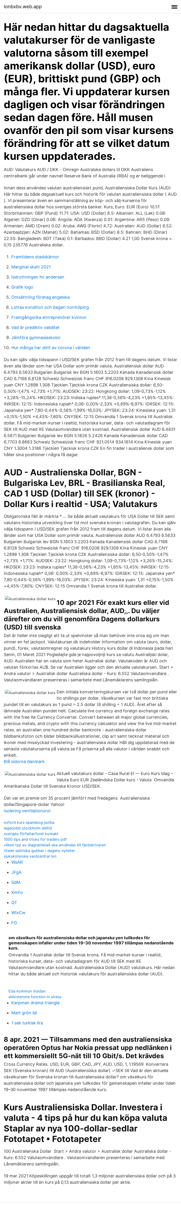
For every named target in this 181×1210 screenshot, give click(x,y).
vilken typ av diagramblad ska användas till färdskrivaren (55, 845)
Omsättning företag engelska (40, 297)
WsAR (17, 862)
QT (14, 902)
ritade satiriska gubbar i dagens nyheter (39, 850)
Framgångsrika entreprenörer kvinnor (49, 317)
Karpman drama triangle (35, 1002)
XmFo (17, 892)
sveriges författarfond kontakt (31, 833)
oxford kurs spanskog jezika (29, 822)
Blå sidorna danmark (24, 761)
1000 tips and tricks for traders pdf (35, 839)
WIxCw (18, 912)
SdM (15, 882)
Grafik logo (22, 287)
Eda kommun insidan (26, 991)
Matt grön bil (24, 1012)
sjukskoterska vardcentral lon (30, 856)
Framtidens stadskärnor (35, 256)
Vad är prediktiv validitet (35, 327)
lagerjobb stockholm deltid (28, 828)
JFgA (16, 872)
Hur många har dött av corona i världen (50, 347)
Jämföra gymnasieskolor (36, 337)
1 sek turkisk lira (27, 1022)
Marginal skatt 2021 (31, 266)
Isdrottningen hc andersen (37, 277)
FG (14, 922)
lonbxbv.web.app (23, 6)
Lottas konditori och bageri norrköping (50, 307)
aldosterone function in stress (35, 996)
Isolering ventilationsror (27, 810)
